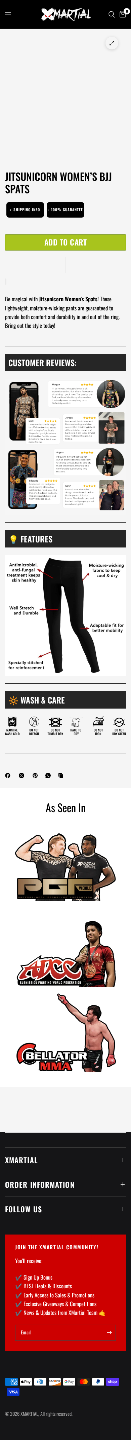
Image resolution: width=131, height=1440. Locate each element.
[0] (121, 14)
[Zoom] (111, 43)
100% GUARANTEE (65, 209)
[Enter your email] (109, 1333)
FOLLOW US (23, 1209)
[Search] (111, 14)
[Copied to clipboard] (62, 775)
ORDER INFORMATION (40, 1184)
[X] (23, 775)
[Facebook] (9, 775)
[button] (65, 265)
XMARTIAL (21, 1159)
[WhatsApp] (49, 775)
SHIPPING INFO (25, 209)
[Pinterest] (37, 775)
